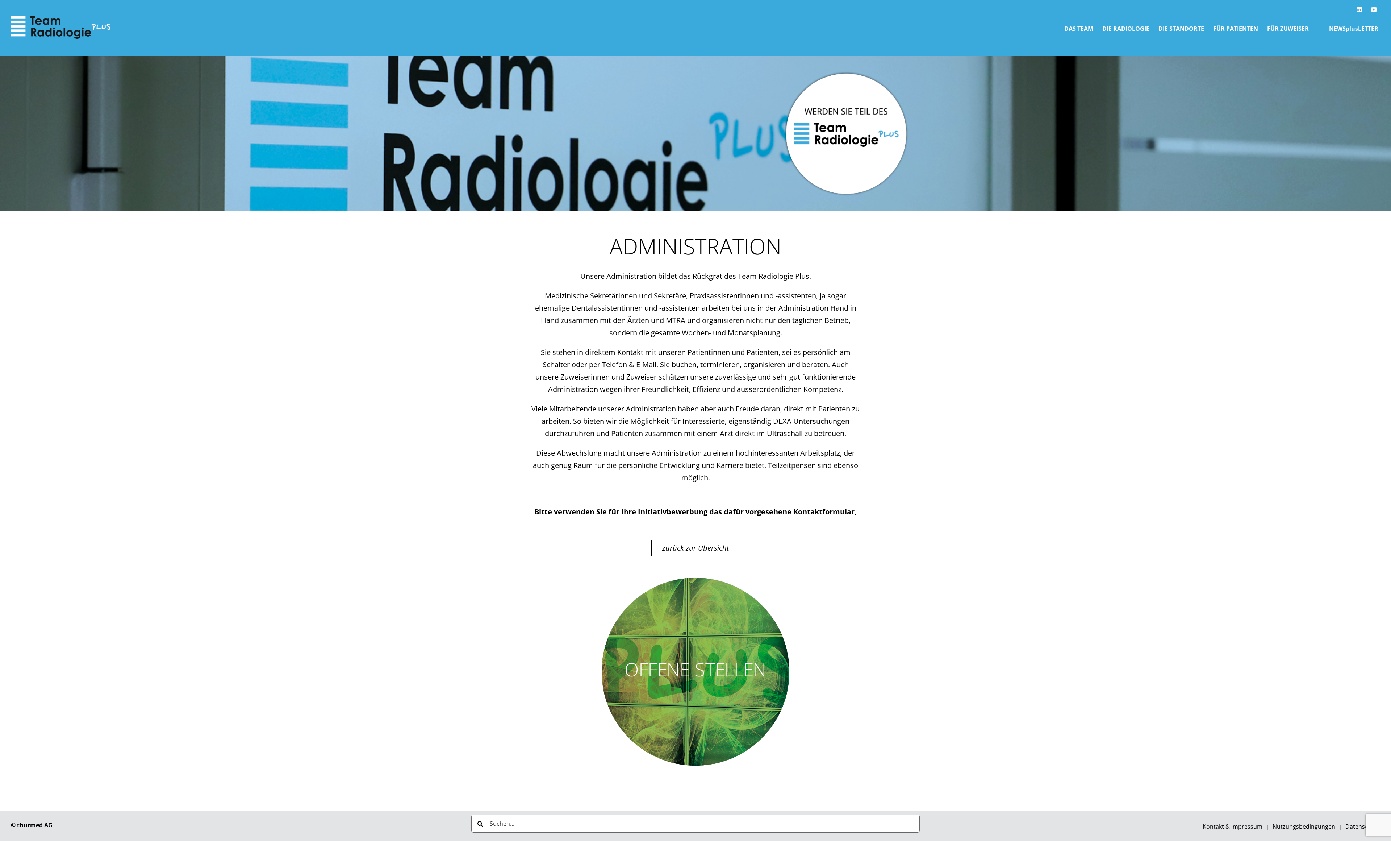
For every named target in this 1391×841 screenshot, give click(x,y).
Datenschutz (1362, 826)
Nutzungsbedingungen (1304, 826)
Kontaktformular (824, 512)
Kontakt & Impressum (1232, 826)
